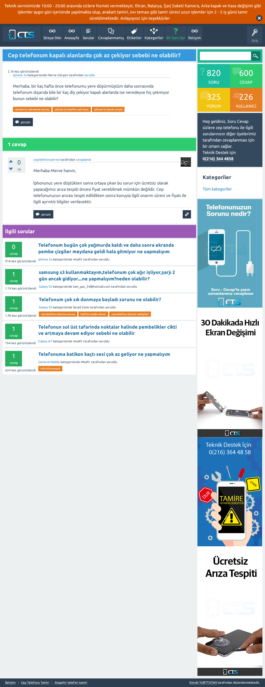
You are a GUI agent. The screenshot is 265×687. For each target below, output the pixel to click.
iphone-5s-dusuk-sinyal (108, 109)
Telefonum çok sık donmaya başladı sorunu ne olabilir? (100, 299)
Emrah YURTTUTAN (203, 682)
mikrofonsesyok (50, 368)
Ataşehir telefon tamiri (71, 682)
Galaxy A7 (45, 341)
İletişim (194, 38)
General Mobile (49, 362)
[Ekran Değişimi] (229, 434)
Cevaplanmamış (111, 38)
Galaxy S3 (45, 286)
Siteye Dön (52, 38)
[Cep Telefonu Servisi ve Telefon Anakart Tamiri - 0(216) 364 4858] (22, 34)
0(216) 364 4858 (218, 158)
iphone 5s (20, 75)
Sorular (88, 38)
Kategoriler (154, 38)
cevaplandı (83, 159)
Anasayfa (71, 38)
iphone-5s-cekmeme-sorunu (32, 109)
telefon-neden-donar (93, 314)
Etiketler (134, 38)
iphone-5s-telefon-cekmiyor (72, 109)
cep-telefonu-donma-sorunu (58, 314)
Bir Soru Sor (175, 38)
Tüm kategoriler (217, 189)
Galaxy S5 (45, 307)
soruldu (89, 75)
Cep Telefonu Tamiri (35, 682)
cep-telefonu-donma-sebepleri (130, 314)
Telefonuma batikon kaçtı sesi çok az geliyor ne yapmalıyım (104, 354)
